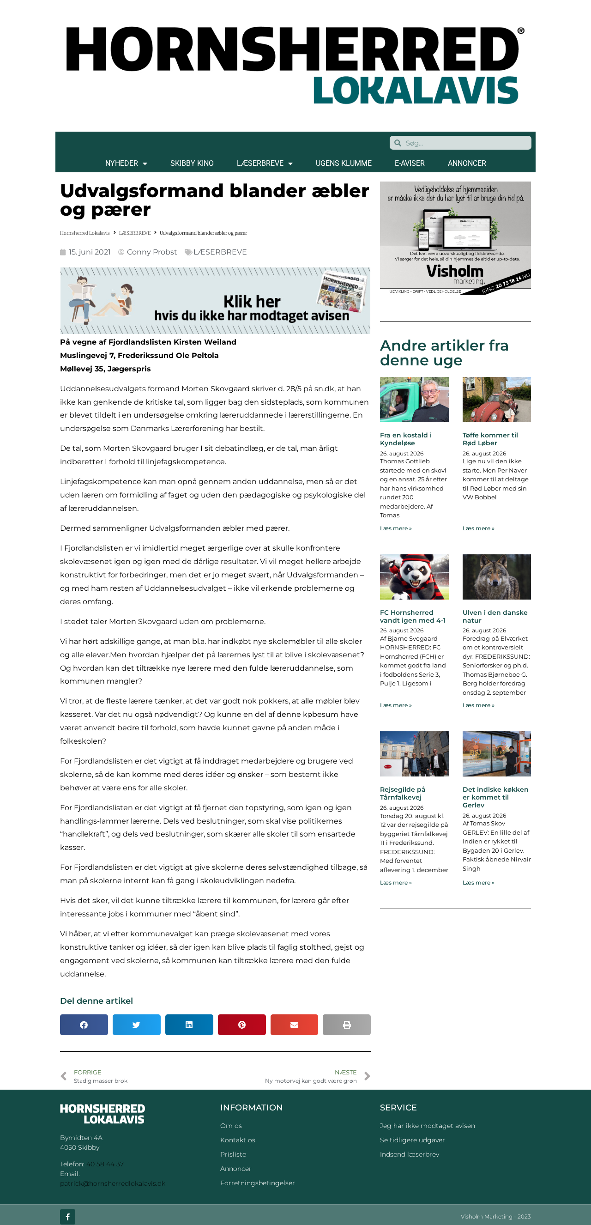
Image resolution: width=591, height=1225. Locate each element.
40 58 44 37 (105, 1164)
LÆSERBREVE (260, 163)
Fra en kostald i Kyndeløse (406, 439)
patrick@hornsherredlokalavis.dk (112, 1183)
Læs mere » (396, 528)
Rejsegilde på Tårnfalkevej (403, 793)
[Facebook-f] (67, 1217)
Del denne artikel (96, 1001)
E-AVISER (410, 163)
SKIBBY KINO (192, 163)
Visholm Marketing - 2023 (496, 1216)
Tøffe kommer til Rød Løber (490, 439)
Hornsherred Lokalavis (85, 233)
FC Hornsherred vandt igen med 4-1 (413, 616)
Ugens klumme (344, 163)
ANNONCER (467, 163)
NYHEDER (121, 163)
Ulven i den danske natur (495, 616)
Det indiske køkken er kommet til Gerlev (496, 797)
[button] (84, 1024)
